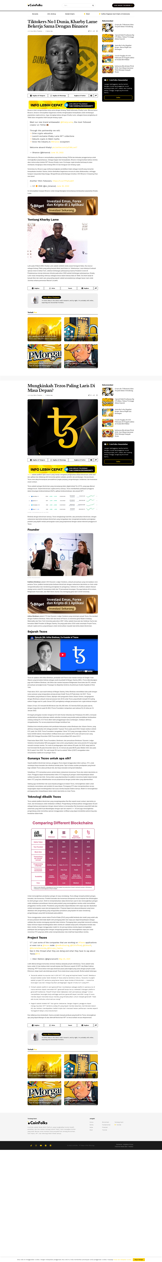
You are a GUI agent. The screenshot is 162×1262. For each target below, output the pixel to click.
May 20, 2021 (64, 959)
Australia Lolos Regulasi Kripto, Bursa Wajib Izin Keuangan (123, 47)
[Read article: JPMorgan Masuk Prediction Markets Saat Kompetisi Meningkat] (44, 356)
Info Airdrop (51, 14)
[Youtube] (41, 1145)
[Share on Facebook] (91, 95)
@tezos (45, 945)
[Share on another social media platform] (96, 95)
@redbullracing (62, 945)
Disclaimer (119, 1144)
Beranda (35, 14)
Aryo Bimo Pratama (36, 31)
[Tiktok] (31, 1145)
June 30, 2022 (57, 152)
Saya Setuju (139, 1259)
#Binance (55, 142)
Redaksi (131, 1146)
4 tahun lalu (49, 31)
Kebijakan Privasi (128, 1144)
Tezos (30, 474)
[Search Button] (93, 5)
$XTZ (37, 954)
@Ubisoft (87, 945)
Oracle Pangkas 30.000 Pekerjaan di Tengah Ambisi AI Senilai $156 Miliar (124, 57)
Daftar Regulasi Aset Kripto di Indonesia (115, 14)
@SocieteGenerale (38, 948)
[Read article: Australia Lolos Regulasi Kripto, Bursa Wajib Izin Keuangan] (107, 48)
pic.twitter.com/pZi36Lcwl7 (64, 147)
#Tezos (81, 942)
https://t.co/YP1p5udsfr (63, 181)
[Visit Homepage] (35, 5)
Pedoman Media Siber (121, 1146)
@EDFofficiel (76, 945)
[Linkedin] (50, 1145)
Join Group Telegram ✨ (123, 5)
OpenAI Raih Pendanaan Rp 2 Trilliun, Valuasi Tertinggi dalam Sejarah (124, 37)
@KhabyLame (67, 122)
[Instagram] (36, 1145)
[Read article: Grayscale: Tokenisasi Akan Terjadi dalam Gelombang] (107, 28)
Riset (88, 14)
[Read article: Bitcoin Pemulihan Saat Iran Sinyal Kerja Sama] (81, 329)
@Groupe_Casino (55, 948)
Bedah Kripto (70, 14)
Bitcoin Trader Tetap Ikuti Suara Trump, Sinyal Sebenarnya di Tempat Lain (81, 363)
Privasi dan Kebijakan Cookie (122, 1259)
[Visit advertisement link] (63, 105)
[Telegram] (45, 1145)
